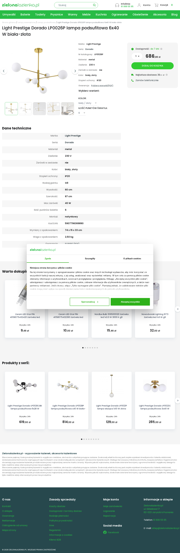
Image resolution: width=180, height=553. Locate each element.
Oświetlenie (140, 14)
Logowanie (109, 511)
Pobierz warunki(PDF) (102, 85)
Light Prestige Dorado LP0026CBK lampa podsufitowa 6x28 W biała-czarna (25, 408)
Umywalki (9, 14)
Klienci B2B (55, 539)
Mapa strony (9, 530)
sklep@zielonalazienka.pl (165, 528)
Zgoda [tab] (48, 258)
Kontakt (6, 506)
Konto (147, 5)
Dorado (89, 49)
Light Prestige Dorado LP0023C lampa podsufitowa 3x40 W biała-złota (155, 408)
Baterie (25, 14)
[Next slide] (75, 71)
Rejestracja (109, 515)
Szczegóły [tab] (90, 258)
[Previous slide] (3, 71)
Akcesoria (159, 14)
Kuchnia (101, 14)
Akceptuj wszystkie (130, 301)
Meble (86, 14)
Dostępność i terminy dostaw (65, 511)
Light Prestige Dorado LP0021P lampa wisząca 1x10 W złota (111, 407)
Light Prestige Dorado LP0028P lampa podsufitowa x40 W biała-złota (68, 408)
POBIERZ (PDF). (72, 243)
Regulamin (55, 530)
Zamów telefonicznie (147, 80)
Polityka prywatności (60, 520)
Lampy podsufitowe (46, 22)
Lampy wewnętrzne (26, 22)
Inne (51, 525)
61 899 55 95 (127, 6)
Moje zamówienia (112, 506)
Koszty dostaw (57, 506)
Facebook (113, 532)
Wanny (72, 14)
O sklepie (7, 511)
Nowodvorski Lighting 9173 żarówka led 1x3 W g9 (155, 316)
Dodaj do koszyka (152, 65)
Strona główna (9, 22)
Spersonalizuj (88, 301)
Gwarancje (8, 515)
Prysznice (56, 14)
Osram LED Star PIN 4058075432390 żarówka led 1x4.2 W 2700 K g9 (68, 317)
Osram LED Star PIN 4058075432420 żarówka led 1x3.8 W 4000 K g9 (25, 317)
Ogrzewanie (120, 14)
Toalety (40, 14)
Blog (174, 14)
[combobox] (87, 103)
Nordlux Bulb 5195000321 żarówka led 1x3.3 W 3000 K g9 (112, 316)
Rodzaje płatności (59, 515)
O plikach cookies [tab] (132, 258)
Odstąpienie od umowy (15, 525)
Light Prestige (73, 135)
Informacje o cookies (60, 535)
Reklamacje (8, 520)
